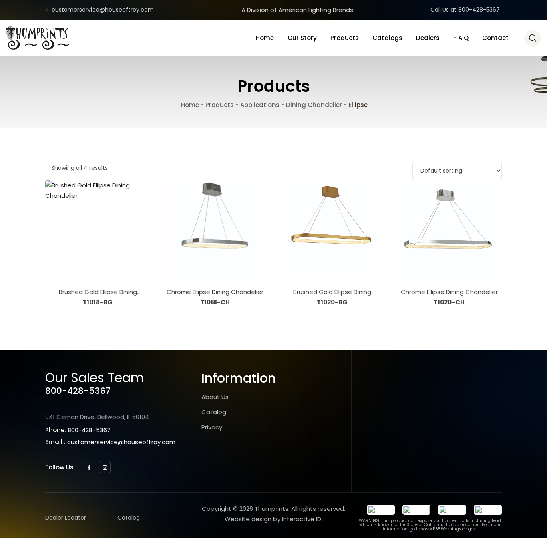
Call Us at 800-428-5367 (465, 10)
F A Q (461, 38)
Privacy (211, 427)
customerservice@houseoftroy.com (103, 10)
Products (344, 38)
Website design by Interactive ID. (273, 519)
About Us (215, 397)
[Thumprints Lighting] (38, 38)
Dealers (428, 38)
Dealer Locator (65, 518)
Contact (495, 38)
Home (265, 38)
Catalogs (387, 38)
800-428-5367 (78, 391)
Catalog (213, 412)
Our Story (302, 38)
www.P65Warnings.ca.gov (448, 529)
